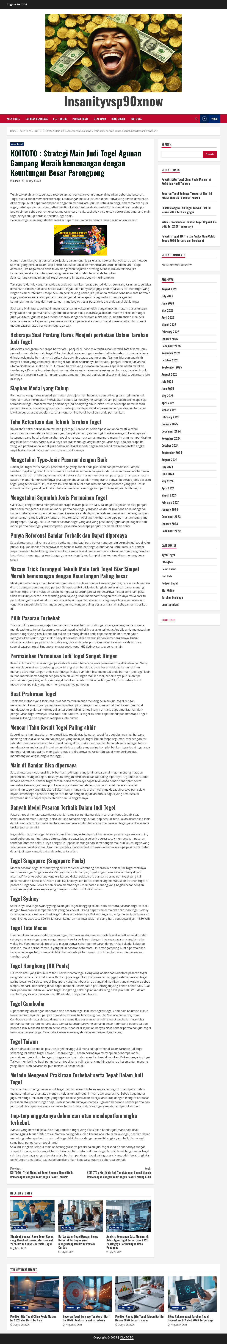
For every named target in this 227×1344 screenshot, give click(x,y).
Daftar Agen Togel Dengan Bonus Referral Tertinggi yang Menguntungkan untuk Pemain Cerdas (80, 1216)
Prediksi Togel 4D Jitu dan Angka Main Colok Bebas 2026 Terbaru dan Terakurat (188, 238)
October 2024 (170, 446)
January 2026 (170, 339)
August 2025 (169, 374)
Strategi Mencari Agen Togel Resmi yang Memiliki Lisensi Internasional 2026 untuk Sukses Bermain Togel (32, 1216)
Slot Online (60, 119)
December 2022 (171, 531)
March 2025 (169, 410)
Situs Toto (168, 620)
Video (214, 119)
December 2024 (171, 431)
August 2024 (170, 460)
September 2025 (172, 367)
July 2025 (167, 382)
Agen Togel (13, 119)
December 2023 (171, 517)
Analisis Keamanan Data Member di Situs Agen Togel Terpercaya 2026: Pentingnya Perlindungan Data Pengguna (128, 1216)
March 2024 (169, 495)
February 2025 (170, 417)
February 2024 (170, 502)
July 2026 (167, 296)
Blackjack (100, 119)
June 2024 (168, 474)
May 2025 (167, 396)
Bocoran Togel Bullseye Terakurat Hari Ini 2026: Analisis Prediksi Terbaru (187, 195)
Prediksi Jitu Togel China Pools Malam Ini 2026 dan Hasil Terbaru (186, 181)
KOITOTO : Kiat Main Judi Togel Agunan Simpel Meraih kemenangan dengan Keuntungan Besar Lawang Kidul (119, 1172)
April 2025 (168, 403)
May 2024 (168, 481)
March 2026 (169, 325)
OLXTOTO (127, 1337)
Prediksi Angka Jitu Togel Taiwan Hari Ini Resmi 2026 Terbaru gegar (186, 210)
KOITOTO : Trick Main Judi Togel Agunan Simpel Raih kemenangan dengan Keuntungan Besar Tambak (41, 1172)
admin (16, 180)
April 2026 (168, 318)
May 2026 (167, 310)
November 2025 (171, 353)
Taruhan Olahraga (36, 119)
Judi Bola (136, 119)
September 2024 (172, 453)
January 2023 (170, 524)
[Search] (196, 118)
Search (166, 144)
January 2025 (170, 424)
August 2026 (169, 289)
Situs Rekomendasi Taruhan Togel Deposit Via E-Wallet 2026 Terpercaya (189, 224)
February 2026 (170, 332)
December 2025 (171, 346)
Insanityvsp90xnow (113, 100)
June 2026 (168, 303)
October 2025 (170, 360)
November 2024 (171, 438)
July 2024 (167, 467)
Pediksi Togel (80, 119)
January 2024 (170, 510)
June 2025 (168, 389)
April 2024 (168, 488)
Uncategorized (170, 605)
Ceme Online (118, 119)
